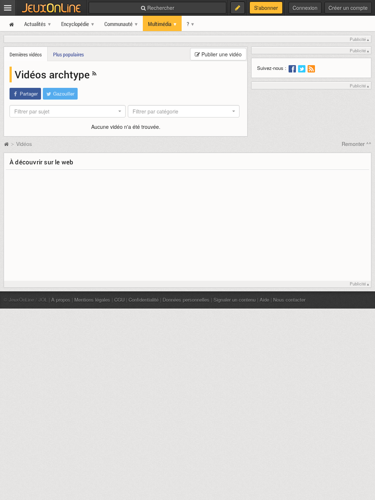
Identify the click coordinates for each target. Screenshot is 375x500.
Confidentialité (144, 299)
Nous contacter (289, 299)
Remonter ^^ (356, 144)
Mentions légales (92, 299)
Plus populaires (68, 54)
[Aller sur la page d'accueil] (6, 144)
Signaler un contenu (235, 299)
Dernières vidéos (26, 54)
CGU (119, 299)
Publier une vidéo (221, 54)
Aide (264, 299)
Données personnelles (186, 299)
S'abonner (266, 7)
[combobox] (68, 111)
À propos (60, 299)
